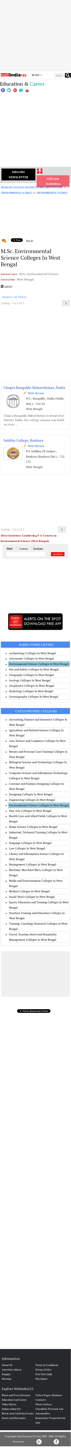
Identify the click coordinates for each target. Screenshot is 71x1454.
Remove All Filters (15, 297)
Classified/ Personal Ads (49, 1409)
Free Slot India (43, 1374)
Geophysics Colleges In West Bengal (31, 685)
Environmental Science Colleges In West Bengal (39, 664)
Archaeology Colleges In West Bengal (32, 653)
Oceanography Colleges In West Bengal (33, 696)
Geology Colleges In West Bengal (29, 680)
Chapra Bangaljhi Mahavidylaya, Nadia (34, 387)
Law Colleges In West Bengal (27, 848)
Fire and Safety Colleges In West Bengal (34, 669)
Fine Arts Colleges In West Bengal (30, 811)
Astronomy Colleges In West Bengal (31, 658)
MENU (7, 287)
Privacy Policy (43, 1369)
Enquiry (6, 1374)
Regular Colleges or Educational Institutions (31, 187)
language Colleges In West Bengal (30, 843)
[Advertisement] (35, 35)
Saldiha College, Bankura (23, 440)
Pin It (29, 241)
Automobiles (42, 1413)
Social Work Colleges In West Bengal (32, 897)
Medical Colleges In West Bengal (29, 891)
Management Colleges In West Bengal (32, 864)
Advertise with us (11, 1369)
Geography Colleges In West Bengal (31, 675)
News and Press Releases (16, 1395)
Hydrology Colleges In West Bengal (31, 691)
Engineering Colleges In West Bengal (32, 800)
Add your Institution (53, 181)
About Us (7, 1365)
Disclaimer (41, 1378)
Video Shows (9, 1404)
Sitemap (6, 1378)
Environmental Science (16, 192)
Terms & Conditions (46, 1365)
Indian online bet (11, 1409)
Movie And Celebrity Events (18, 1413)
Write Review (35, 393)
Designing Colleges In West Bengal (30, 794)
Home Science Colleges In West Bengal (33, 827)
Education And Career (14, 1399)
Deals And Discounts (14, 1418)
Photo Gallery (43, 1404)
